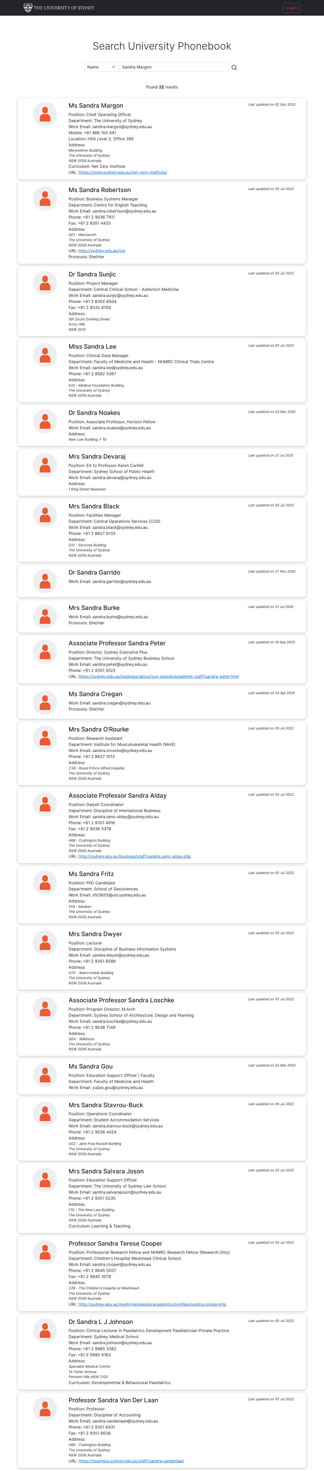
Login (291, 7)
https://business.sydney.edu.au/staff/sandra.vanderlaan (131, 1460)
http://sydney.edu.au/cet (102, 250)
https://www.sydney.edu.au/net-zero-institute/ (123, 172)
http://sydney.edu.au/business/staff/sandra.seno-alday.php (135, 856)
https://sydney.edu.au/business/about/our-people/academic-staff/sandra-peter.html (159, 676)
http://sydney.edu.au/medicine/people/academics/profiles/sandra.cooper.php (152, 1304)
